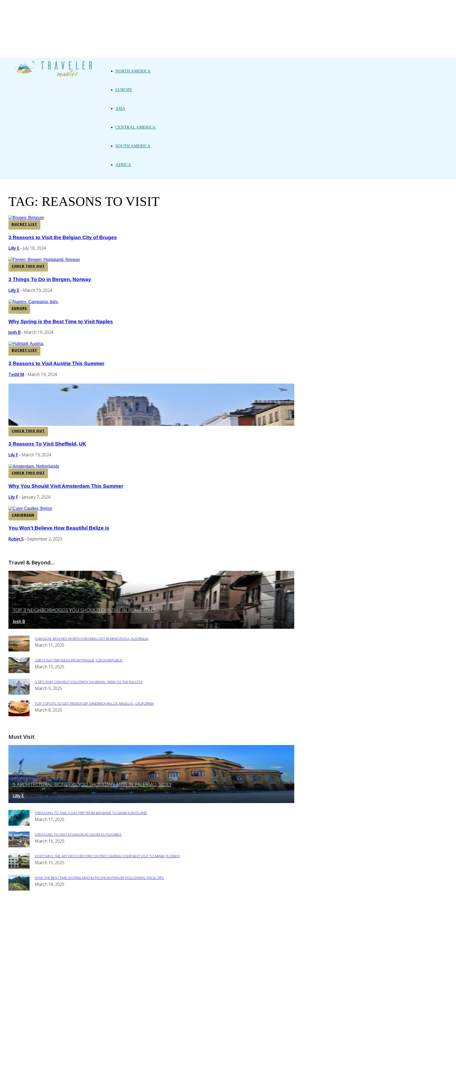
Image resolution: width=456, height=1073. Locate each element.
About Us (144, 911)
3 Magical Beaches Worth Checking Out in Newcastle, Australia (91, 638)
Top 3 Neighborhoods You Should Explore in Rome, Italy (84, 610)
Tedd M (16, 374)
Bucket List (24, 224)
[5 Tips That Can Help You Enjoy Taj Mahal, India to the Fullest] (19, 693)
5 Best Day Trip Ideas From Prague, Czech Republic (79, 660)
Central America (135, 127)
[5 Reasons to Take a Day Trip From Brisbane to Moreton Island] (19, 824)
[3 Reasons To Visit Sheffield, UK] (151, 424)
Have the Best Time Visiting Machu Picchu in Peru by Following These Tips (99, 877)
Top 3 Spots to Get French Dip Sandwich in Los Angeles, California (94, 703)
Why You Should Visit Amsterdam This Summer (65, 486)
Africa (123, 164)
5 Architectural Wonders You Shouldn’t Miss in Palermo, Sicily (92, 784)
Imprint (205, 911)
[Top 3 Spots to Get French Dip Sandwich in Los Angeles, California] (19, 715)
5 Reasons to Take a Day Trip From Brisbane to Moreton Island (91, 812)
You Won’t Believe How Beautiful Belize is (58, 528)
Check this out (28, 266)
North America (133, 71)
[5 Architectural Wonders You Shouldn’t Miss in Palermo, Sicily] (151, 801)
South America (132, 146)
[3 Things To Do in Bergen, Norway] (44, 259)
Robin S (15, 539)
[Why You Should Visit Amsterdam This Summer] (33, 466)
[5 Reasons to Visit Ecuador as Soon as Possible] (19, 846)
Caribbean (23, 515)
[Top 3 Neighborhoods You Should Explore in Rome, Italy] (151, 627)
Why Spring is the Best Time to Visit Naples (60, 321)
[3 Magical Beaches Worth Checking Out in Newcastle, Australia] (19, 650)
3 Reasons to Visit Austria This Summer (56, 363)
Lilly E (13, 248)
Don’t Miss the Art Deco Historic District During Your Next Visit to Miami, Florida (107, 856)
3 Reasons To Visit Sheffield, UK (47, 444)
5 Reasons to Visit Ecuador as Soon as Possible (78, 834)
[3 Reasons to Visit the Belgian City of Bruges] (26, 217)
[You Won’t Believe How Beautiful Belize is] (30, 508)
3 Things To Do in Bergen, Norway (49, 279)
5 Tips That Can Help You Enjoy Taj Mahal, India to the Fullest (88, 681)
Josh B (14, 332)
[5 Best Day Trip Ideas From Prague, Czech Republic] (19, 671)
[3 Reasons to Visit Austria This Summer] (26, 343)
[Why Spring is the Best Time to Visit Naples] (33, 301)
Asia (120, 108)
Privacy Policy (176, 911)
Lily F (13, 455)
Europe (123, 90)
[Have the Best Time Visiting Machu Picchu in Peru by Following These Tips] (19, 889)
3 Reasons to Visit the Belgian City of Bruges (62, 237)
